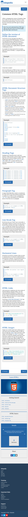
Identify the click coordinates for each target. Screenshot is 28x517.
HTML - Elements (5, 406)
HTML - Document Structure (7, 416)
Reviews (2, 498)
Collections (3, 496)
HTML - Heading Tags (6, 418)
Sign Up (2, 495)
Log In (2, 494)
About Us (3, 474)
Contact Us (3, 505)
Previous (5, 9)
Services (2, 473)
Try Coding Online (4, 486)
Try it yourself (8, 144)
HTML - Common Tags (6, 404)
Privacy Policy (4, 507)
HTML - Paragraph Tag (6, 420)
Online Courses (4, 482)
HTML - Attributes (5, 408)
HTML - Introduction (6, 400)
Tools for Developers (5, 499)
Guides (2, 487)
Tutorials (2, 483)
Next (23, 9)
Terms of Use (3, 508)
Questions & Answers (5, 485)
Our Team (3, 475)
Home (2, 470)
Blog (2, 472)
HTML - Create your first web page (8, 402)
